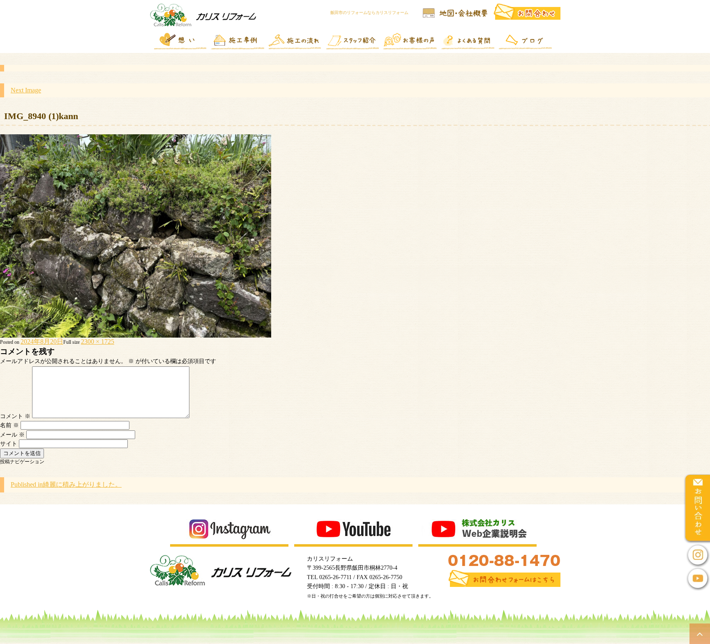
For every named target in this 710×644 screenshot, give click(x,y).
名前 (9, 425)
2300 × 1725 (97, 341)
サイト (8, 444)
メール (12, 435)
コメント (15, 416)
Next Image (26, 90)
